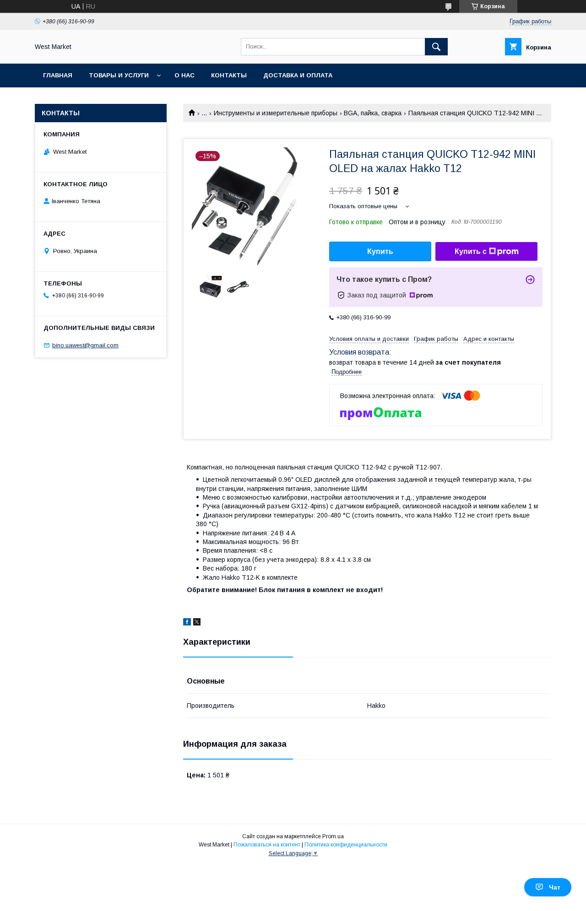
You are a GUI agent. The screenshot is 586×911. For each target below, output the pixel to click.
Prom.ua (333, 836)
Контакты (229, 75)
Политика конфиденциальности (345, 844)
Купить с (471, 251)
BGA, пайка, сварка (373, 113)
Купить (380, 251)
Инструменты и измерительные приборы (275, 113)
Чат (554, 887)
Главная (57, 75)
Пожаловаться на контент (266, 844)
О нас (184, 75)
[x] (197, 623)
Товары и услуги (119, 75)
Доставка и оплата (297, 75)
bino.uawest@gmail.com (85, 345)
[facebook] (187, 623)
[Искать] (436, 46)
